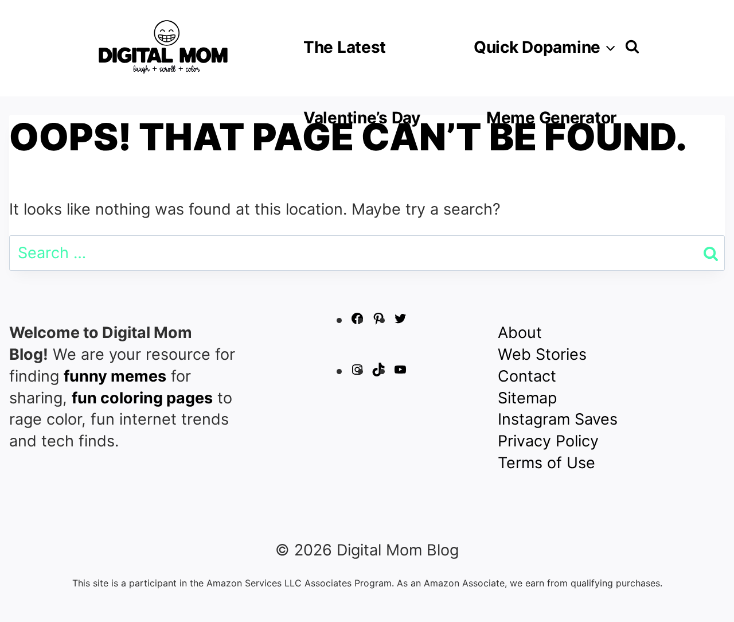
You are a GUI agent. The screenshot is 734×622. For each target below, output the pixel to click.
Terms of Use (546, 462)
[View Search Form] (632, 47)
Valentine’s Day (361, 117)
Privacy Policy (548, 440)
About (520, 332)
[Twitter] (400, 319)
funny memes (115, 376)
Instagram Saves (558, 419)
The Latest (344, 47)
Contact (527, 376)
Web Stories (542, 354)
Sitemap (527, 397)
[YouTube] (400, 370)
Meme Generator (551, 117)
